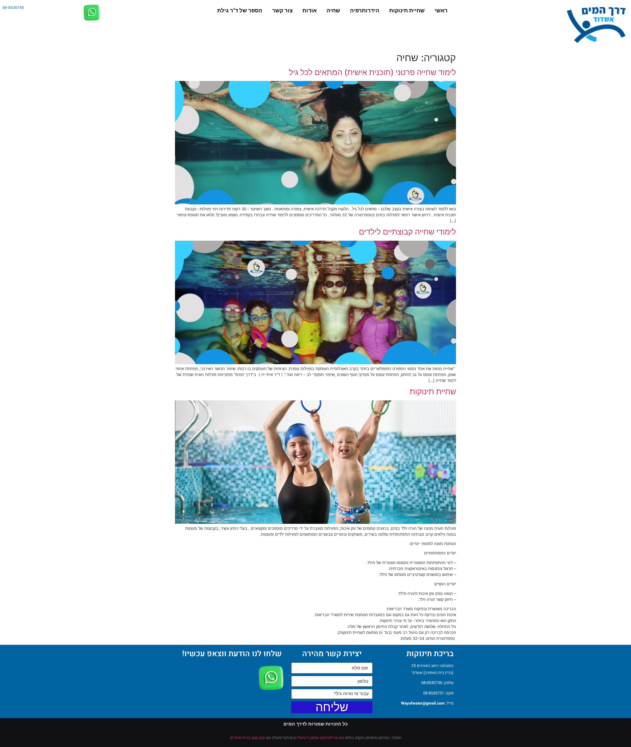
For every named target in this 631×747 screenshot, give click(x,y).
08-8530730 (13, 7)
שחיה (333, 10)
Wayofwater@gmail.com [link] (423, 703)
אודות (309, 10)
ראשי (441, 10)
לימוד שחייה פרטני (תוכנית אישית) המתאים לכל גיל (372, 72)
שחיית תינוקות (407, 10)
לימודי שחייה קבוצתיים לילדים (407, 231)
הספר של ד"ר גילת (239, 10)
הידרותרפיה (364, 10)
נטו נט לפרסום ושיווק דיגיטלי (321, 737)
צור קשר (282, 10)
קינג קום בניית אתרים (247, 737)
